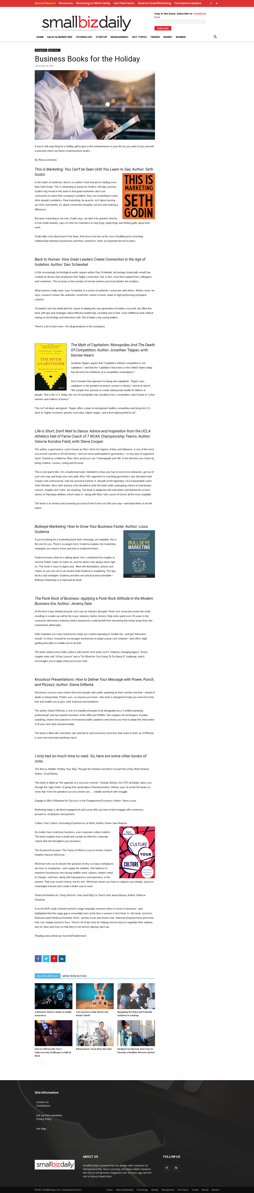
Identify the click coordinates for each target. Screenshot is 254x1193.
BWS (79, 1189)
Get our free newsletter (49, 1115)
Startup (101, 37)
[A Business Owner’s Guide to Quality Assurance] (53, 996)
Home (40, 37)
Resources (66, 3)
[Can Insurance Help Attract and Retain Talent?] (95, 996)
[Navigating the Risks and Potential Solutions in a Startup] (136, 996)
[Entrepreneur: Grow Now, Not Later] (95, 1033)
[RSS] (216, 3)
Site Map (41, 1128)
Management (120, 37)
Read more (105, 1176)
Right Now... (54, 50)
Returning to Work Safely (93, 3)
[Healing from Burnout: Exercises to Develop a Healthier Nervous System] (136, 1033)
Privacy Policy (43, 1119)
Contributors (43, 1105)
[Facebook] (211, 3)
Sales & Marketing (59, 37)
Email (157, 17)
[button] (215, 37)
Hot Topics (139, 37)
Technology (84, 37)
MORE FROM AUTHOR (75, 976)
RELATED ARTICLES (47, 976)
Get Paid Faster (124, 3)
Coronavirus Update (187, 3)
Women (181, 37)
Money (167, 37)
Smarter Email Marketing (154, 3)
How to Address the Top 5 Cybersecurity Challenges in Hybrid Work (53, 1052)
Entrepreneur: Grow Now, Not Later (94, 1049)
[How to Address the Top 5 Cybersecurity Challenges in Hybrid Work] (53, 1033)
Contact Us (42, 1102)
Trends (155, 37)
